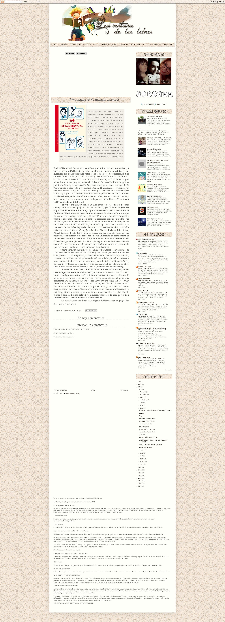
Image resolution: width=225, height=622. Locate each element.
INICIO (56, 44)
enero (142, 464)
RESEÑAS (65, 44)
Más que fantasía (144, 357)
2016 (140, 467)
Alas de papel (142, 314)
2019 (140, 384)
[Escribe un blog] (89, 310)
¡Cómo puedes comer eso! (147, 429)
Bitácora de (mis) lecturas (146, 239)
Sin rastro (142, 129)
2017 (140, 389)
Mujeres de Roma (144, 279)
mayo (142, 453)
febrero (142, 461)
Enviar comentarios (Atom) (71, 393)
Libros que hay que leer (146, 302)
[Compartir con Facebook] (93, 310)
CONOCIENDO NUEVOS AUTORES (84, 44)
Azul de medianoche (145, 424)
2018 (140, 387)
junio (141, 408)
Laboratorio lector (152, 207)
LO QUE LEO (143, 291)
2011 (140, 481)
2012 (140, 478)
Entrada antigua (123, 390)
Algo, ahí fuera (144, 450)
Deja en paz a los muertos (155, 219)
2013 (140, 475)
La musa (141, 413)
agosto (142, 402)
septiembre (143, 400)
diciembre (143, 392)
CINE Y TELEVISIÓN (120, 44)
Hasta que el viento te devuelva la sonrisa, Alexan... (155, 410)
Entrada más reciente (60, 390)
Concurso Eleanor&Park (154, 185)
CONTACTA (105, 44)
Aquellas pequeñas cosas (146, 343)
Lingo (141, 416)
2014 (140, 473)
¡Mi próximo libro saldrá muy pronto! (150, 316)
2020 (140, 381)
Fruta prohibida (144, 426)
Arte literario (142, 253)
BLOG (145, 44)
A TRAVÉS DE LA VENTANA (161, 44)
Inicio (93, 390)
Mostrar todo (168, 370)
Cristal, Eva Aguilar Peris (147, 432)
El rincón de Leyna (144, 267)
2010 (140, 483)
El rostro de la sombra (154, 149)
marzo (142, 458)
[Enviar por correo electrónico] (86, 310)
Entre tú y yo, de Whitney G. (147, 345)
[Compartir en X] (91, 310)
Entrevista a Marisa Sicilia (147, 418)
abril (141, 456)
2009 (140, 486)
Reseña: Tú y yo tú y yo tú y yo (148, 268)
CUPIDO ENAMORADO (145, 280)
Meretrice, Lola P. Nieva (146, 421)
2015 (140, 470)
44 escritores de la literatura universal (150, 444)
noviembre (143, 394)
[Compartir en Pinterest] (95, 310)
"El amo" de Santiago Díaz (146, 304)
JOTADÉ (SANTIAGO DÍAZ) (147, 292)
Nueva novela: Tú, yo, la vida (156, 172)
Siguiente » (82, 53)
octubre (142, 397)
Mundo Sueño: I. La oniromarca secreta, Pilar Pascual (153, 441)
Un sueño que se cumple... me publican (159, 138)
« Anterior (70, 53)
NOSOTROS (136, 44)
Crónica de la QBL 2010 (154, 117)
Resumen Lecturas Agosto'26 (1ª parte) (150, 241)
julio (141, 405)
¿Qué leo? (142, 435)
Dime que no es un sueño (155, 196)
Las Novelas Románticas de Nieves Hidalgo (152, 328)
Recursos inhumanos (145, 447)
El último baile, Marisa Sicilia (148, 437)
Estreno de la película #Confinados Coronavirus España (157, 161)
